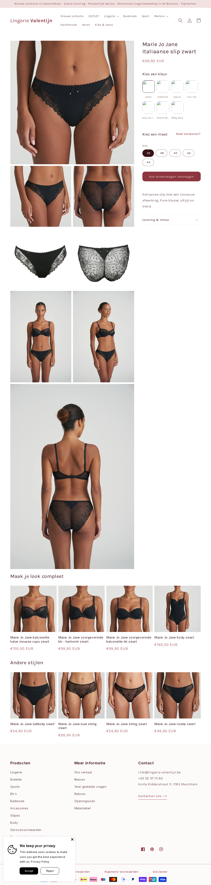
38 (162, 153)
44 (148, 162)
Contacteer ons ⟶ (152, 796)
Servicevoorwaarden (25, 830)
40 (175, 153)
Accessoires (19, 808)
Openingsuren (84, 801)
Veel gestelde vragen (90, 786)
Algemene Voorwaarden (121, 871)
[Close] (72, 839)
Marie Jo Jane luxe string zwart (77, 726)
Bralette (16, 779)
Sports (15, 786)
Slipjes (15, 815)
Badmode (17, 801)
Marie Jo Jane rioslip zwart (174, 724)
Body (14, 822)
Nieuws (79, 779)
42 (189, 153)
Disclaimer (160, 871)
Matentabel (82, 808)
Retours (80, 794)
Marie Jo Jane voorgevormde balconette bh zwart (128, 639)
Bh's (13, 794)
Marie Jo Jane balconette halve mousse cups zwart (29, 639)
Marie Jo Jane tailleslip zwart (32, 724)
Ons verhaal (83, 772)
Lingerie (16, 772)
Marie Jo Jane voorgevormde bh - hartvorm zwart (80, 639)
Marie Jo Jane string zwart (126, 724)
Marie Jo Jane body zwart (174, 637)
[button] (111, 16)
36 (148, 153)
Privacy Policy (40, 861)
